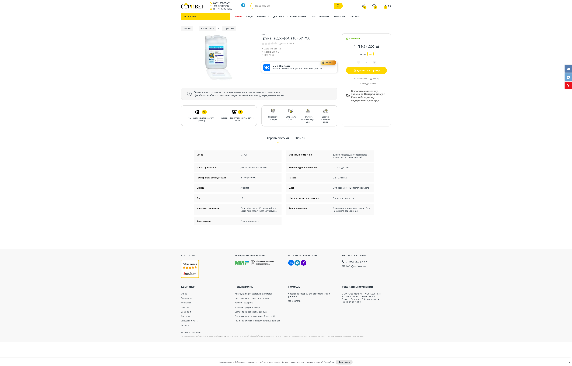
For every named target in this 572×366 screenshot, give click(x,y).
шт (370, 54)
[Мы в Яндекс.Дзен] (303, 263)
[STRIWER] (192, 7)
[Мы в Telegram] (297, 263)
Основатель (339, 16)
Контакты (354, 16)
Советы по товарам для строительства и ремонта (309, 295)
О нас (312, 16)
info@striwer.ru (221, 5)
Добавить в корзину (368, 70)
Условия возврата (244, 302)
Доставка (278, 16)
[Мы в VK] (291, 263)
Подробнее (329, 362)
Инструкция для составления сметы (253, 293)
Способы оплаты (296, 16)
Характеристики (278, 138)
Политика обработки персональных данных (257, 320)
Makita (238, 16)
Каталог (185, 325)
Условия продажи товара (248, 307)
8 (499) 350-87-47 (221, 3)
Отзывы (300, 138)
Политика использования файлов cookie (255, 316)
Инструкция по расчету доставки (252, 298)
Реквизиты (263, 16)
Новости (324, 16)
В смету (376, 78)
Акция (249, 16)
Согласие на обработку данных (250, 311)
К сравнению (361, 78)
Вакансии (186, 311)
